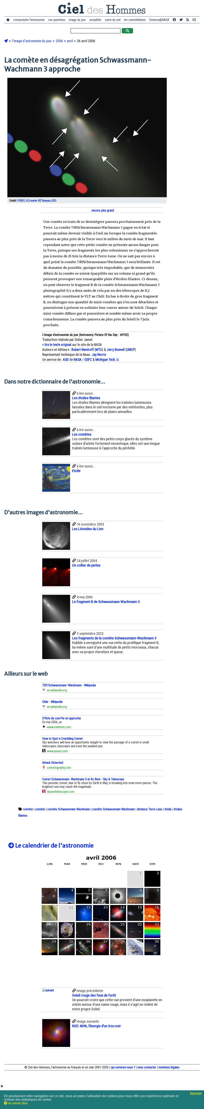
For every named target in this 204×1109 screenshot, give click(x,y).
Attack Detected (52, 763)
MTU (99, 350)
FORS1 (21, 200)
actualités (95, 20)
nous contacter (146, 1067)
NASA (77, 360)
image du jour (77, 20)
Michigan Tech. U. (107, 360)
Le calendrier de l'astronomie (54, 845)
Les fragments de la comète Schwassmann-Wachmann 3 (114, 638)
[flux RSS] (187, 20)
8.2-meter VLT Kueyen (38, 200)
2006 (60, 41)
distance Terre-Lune (149, 809)
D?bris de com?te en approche (61, 718)
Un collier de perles (86, 565)
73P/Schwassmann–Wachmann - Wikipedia (69, 685)
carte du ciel (113, 20)
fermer (196, 1093)
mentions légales (169, 1067)
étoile (168, 809)
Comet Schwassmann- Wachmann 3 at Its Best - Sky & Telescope (83, 779)
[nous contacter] (194, 20)
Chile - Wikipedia (52, 702)
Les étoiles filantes (86, 398)
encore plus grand (102, 210)
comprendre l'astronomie (29, 20)
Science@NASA (159, 20)
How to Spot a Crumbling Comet (62, 738)
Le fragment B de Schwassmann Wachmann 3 (106, 601)
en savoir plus (17, 1103)
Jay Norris (99, 355)
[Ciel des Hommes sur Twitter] (181, 20)
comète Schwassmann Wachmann (68, 809)
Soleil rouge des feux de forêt (94, 995)
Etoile (76, 470)
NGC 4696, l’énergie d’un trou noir (96, 1026)
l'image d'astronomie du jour (32, 41)
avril (70, 41)
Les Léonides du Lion (87, 529)
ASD (66, 360)
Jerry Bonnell (116, 350)
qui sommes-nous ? (123, 1067)
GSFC (88, 360)
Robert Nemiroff (83, 350)
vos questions (56, 20)
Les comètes (81, 434)
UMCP (131, 350)
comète (28, 809)
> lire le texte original (56, 345)
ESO (54, 200)
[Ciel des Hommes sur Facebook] (174, 20)
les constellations (135, 20)
